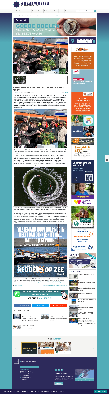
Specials (21, 15)
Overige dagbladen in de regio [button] (83, 379)
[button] (13, 80)
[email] (107, 160)
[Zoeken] (95, 11)
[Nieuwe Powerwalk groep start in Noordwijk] (73, 301)
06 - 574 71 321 (46, 298)
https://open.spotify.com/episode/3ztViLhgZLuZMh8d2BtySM (47, 282)
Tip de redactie (59, 305)
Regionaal (40, 10)
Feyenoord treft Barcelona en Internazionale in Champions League (86, 307)
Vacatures (61, 10)
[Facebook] (55, 369)
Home (15, 15)
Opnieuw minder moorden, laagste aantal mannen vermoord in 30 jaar (86, 288)
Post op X (41, 305)
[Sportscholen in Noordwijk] (73, 295)
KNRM (66, 92)
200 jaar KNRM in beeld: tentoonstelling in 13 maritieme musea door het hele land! (30, 326)
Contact (67, 10)
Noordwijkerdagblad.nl (35, 3)
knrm (16, 285)
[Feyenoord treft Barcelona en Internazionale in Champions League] (73, 308)
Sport (51, 10)
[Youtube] (58, 369)
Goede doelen (27, 15)
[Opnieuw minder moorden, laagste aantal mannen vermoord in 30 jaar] (73, 289)
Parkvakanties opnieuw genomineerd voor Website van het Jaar (86, 282)
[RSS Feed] (61, 369)
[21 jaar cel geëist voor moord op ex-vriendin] (73, 276)
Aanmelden (58, 383)
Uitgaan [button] (55, 10)
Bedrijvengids (28, 10)
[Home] (14, 11)
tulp (21, 285)
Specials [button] (46, 10)
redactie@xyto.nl (26, 377)
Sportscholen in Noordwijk (85, 293)
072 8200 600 (25, 375)
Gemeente (34, 10)
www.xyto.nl (25, 379)
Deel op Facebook (24, 305)
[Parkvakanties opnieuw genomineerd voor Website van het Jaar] (73, 283)
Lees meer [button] (62, 391)
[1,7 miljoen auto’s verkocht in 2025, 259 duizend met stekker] (73, 314)
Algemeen (21, 10)
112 (16, 10)
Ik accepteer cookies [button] (100, 391)
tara (19, 285)
